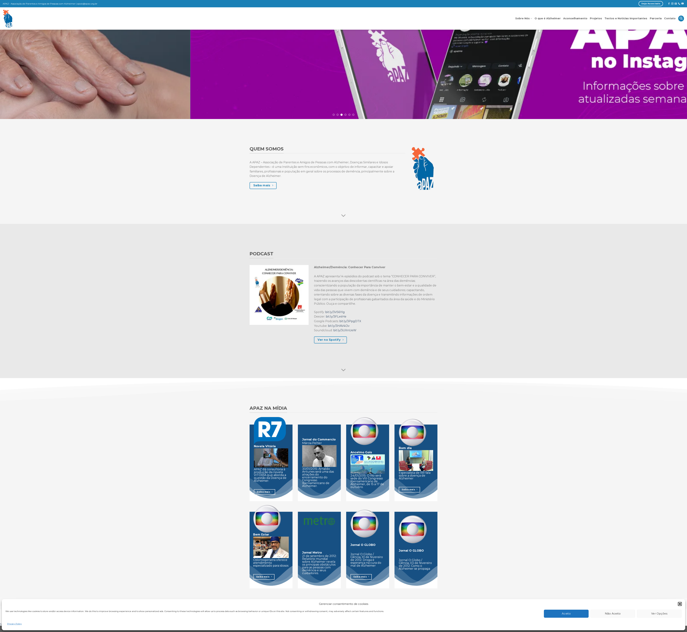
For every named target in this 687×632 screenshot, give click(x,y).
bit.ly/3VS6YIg (335, 312)
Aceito (566, 613)
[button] (680, 604)
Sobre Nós (522, 18)
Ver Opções (659, 613)
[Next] (669, 74)
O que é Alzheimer (548, 18)
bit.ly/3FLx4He (336, 316)
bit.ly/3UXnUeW (344, 330)
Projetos (596, 18)
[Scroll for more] (343, 215)
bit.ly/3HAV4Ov (339, 326)
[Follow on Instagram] (672, 4)
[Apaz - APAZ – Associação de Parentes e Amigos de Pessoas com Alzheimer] (24, 18)
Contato (670, 18)
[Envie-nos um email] (676, 4)
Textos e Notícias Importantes (626, 18)
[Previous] (18, 74)
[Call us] (679, 4)
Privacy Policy (14, 623)
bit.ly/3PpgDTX (350, 321)
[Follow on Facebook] (669, 4)
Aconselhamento (575, 18)
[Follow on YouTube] (682, 4)
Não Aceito (613, 613)
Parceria (656, 18)
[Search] (681, 18)
